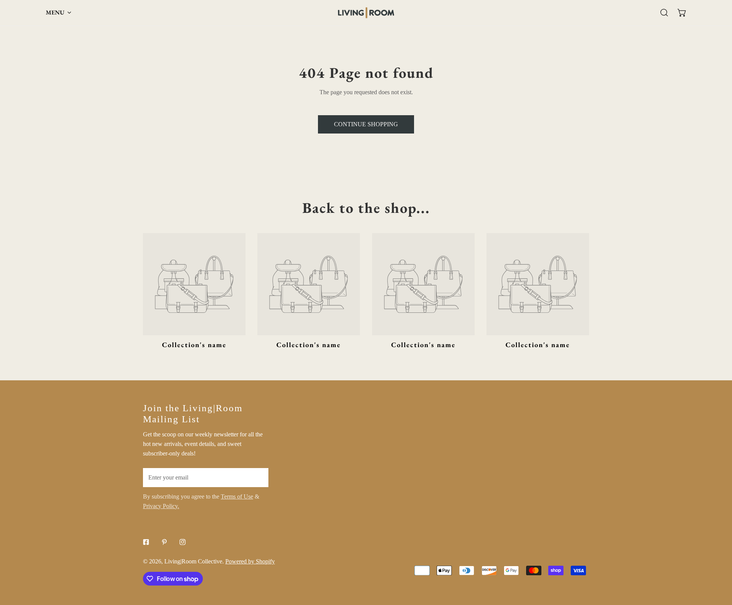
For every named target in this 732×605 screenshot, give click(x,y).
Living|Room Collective (193, 561)
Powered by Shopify (250, 561)
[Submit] (258, 477)
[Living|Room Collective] (366, 13)
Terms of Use (237, 496)
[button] (682, 13)
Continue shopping (366, 124)
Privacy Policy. (161, 506)
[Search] (664, 13)
